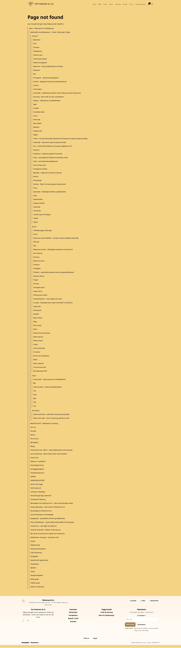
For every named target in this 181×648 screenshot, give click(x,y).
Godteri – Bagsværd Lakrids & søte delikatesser (50, 82)
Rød (34, 398)
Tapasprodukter (39, 203)
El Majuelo (37, 268)
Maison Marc (38, 318)
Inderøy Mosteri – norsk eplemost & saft (47, 299)
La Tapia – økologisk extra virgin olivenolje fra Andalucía (52, 303)
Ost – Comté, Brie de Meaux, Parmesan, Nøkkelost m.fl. (52, 146)
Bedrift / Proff (73, 618)
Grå (34, 391)
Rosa (35, 395)
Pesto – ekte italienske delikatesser (45, 161)
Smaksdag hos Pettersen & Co (41, 511)
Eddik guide (34, 579)
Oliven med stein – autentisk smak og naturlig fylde (51, 414)
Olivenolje (118, 4)
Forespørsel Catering (37, 499)
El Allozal (36, 265)
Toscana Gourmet (39, 367)
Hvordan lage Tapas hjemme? (40, 496)
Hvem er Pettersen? (37, 587)
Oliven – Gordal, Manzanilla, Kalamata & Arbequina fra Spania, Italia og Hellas (60, 139)
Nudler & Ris (37, 131)
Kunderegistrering (37, 465)
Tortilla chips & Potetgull (42, 214)
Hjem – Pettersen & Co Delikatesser (41, 28)
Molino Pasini (38, 341)
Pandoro (36, 150)
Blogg (32, 446)
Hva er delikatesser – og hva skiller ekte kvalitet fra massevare (52, 522)
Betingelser (34, 442)
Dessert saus (37, 55)
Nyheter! (36, 127)
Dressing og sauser (40, 59)
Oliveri (35, 344)
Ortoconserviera (39, 348)
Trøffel (35, 218)
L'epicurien (37, 306)
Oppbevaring (35, 545)
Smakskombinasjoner (38, 549)
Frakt (143, 601)
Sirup (35, 188)
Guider (105, 4)
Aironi (35, 234)
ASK (34, 246)
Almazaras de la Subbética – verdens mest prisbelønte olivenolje (55, 238)
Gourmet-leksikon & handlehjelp (41, 515)
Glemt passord (35, 488)
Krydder (36, 108)
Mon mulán (37, 325)
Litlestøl (36, 314)
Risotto (35, 176)
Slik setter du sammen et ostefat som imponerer (47, 534)
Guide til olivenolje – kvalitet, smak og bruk (45, 530)
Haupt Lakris (37, 291)
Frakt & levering (107, 612)
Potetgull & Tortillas (40, 169)
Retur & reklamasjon (106, 615)
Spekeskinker (38, 199)
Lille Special (37, 310)
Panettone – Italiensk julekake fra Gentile (47, 154)
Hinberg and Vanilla (40, 295)
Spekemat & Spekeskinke (39, 560)
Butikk (99, 4)
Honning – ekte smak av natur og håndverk (48, 97)
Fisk (34, 74)
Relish (35, 360)
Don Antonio (37, 253)
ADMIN (33, 477)
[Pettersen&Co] (41, 4)
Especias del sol (38, 276)
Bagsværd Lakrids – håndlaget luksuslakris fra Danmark (53, 249)
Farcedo (36, 284)
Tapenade (36, 207)
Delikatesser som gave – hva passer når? (44, 537)
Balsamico (37, 40)
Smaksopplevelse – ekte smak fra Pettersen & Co (47, 507)
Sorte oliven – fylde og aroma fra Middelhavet (49, 379)
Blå (34, 383)
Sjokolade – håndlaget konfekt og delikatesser (49, 192)
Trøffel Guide (35, 583)
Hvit (34, 402)
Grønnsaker (37, 89)
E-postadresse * (141, 615)
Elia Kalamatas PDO (40, 371)
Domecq (36, 257)
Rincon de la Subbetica (41, 356)
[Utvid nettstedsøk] (152, 4)
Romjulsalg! (37, 180)
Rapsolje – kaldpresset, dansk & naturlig (47, 173)
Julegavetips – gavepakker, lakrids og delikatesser (47, 518)
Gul (34, 406)
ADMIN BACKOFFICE (37, 480)
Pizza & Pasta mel (39, 165)
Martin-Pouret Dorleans (41, 333)
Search (32, 435)
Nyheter (33, 568)
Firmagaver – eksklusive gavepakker (46, 78)
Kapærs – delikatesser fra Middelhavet (46, 101)
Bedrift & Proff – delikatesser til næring (44, 423)
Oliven (111, 4)
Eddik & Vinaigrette (40, 63)
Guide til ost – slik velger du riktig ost (43, 526)
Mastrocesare (38, 337)
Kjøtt (35, 104)
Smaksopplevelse (141, 4)
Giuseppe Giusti (39, 287)
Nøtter (35, 135)
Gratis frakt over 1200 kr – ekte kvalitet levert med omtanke (51, 450)
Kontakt (125, 4)
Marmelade (37, 123)
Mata (35, 322)
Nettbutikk (154, 601)
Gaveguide (34, 556)
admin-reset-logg (36, 484)
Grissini (36, 85)
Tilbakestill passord (37, 473)
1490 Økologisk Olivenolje (42, 230)
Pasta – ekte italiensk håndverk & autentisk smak (50, 157)
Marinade (36, 120)
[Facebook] (23, 621)
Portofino (36, 352)
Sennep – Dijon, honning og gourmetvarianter (49, 184)
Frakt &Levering (36, 553)
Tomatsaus (37, 211)
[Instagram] (28, 621)
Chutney (36, 47)
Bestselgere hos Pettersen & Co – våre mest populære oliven (51, 503)
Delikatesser (37, 51)
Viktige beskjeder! (36, 575)
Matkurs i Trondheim (37, 461)
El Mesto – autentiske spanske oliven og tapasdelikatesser (53, 272)
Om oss (131, 4)
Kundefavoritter (39, 112)
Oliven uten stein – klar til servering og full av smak (51, 418)
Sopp (35, 195)
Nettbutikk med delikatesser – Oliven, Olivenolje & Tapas (50, 32)
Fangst (35, 280)
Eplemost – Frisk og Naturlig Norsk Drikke (48, 66)
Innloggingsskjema (37, 469)
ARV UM (36, 242)
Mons (35, 329)
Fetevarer (36, 70)
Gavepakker (34, 564)
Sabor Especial (38, 363)
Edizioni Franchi (38, 261)
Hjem (94, 4)
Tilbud (35, 222)
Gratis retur (34, 458)
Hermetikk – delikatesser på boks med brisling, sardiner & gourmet (57, 93)
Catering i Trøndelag (37, 492)
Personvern (34, 439)
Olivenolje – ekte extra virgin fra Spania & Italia (49, 142)
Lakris (35, 116)
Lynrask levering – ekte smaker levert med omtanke (48, 454)
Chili (34, 44)
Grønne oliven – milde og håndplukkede (47, 387)
